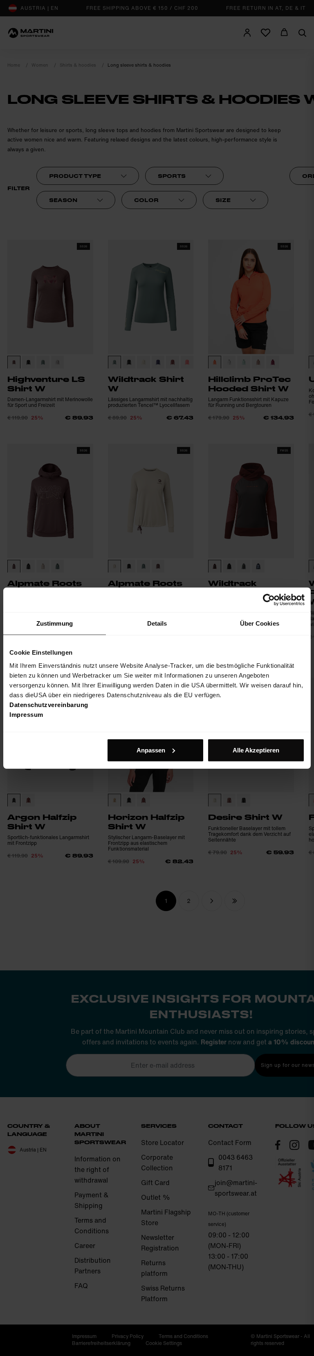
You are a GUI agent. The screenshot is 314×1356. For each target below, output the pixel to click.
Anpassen (151, 749)
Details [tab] (157, 623)
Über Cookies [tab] (259, 623)
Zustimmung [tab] (54, 623)
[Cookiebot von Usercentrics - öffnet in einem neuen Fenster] (269, 600)
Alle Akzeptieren (256, 749)
